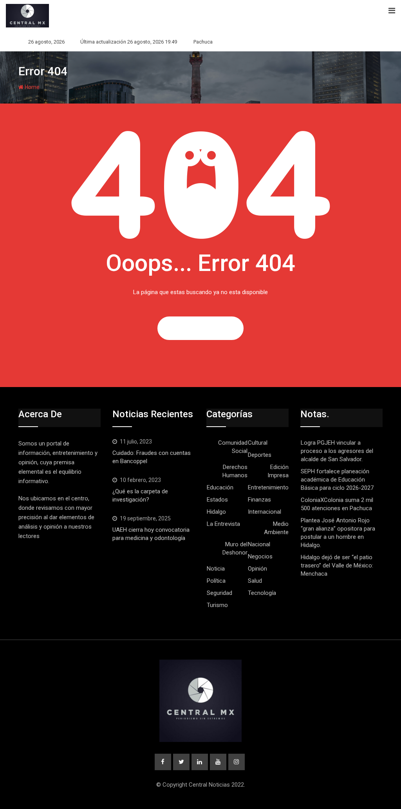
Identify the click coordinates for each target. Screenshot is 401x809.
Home (31, 87)
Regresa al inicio (200, 328)
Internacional (264, 511)
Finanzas (259, 499)
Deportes (259, 454)
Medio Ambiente (276, 528)
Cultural (257, 442)
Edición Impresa (278, 471)
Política (216, 580)
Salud (255, 580)
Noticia (216, 568)
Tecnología (262, 592)
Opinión (257, 568)
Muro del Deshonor (234, 548)
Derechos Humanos (234, 471)
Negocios (260, 556)
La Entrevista (223, 523)
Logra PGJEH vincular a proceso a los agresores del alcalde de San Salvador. (337, 451)
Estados (217, 499)
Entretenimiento (268, 487)
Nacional (259, 544)
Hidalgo (216, 511)
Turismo (217, 605)
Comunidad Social (232, 446)
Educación (220, 487)
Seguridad (219, 592)
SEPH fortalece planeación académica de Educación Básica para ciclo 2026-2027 (337, 479)
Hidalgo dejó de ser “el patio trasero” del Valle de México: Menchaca (337, 565)
